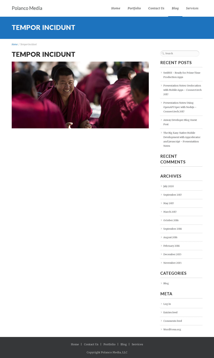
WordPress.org (172, 329)
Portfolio (134, 8)
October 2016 (171, 220)
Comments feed (172, 320)
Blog (175, 8)
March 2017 (170, 211)
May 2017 (168, 203)
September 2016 (172, 228)
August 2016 (170, 237)
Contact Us (156, 8)
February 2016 (171, 245)
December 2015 (172, 254)
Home (115, 8)
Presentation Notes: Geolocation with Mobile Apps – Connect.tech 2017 (182, 90)
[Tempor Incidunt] (80, 95)
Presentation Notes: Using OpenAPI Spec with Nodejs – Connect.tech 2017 (179, 107)
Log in (167, 303)
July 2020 (168, 186)
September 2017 (172, 194)
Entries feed (170, 312)
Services (192, 8)
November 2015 (172, 262)
